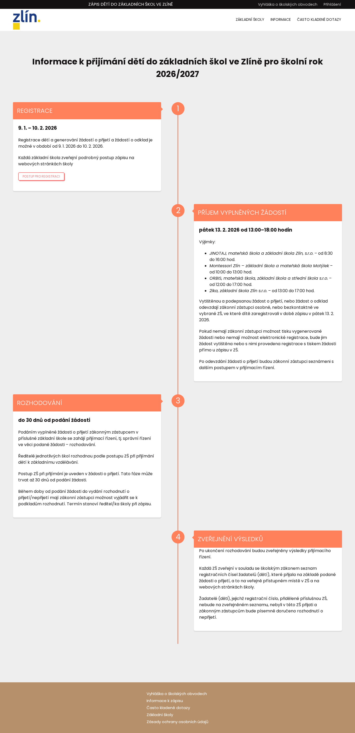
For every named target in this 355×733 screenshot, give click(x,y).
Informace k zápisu (165, 700)
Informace (281, 19)
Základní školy (250, 19)
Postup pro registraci (41, 176)
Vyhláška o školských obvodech (287, 4)
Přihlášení (332, 4)
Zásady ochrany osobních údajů (177, 721)
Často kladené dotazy (319, 19)
